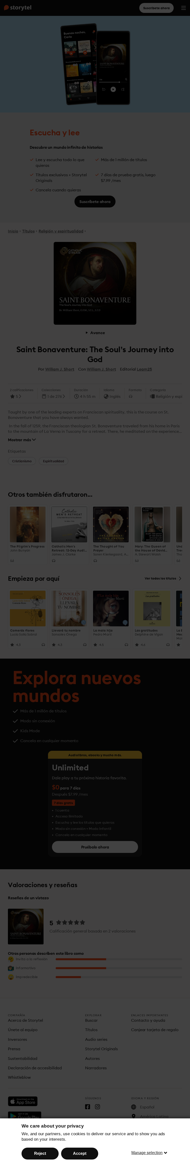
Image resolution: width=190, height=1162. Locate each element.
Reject (40, 1153)
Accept (79, 1153)
